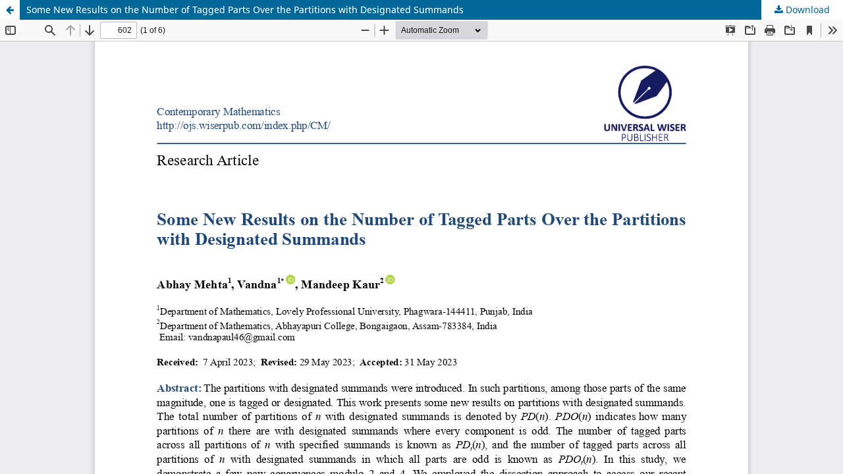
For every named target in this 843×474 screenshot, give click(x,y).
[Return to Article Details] (10, 10)
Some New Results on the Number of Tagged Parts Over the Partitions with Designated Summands (245, 9)
